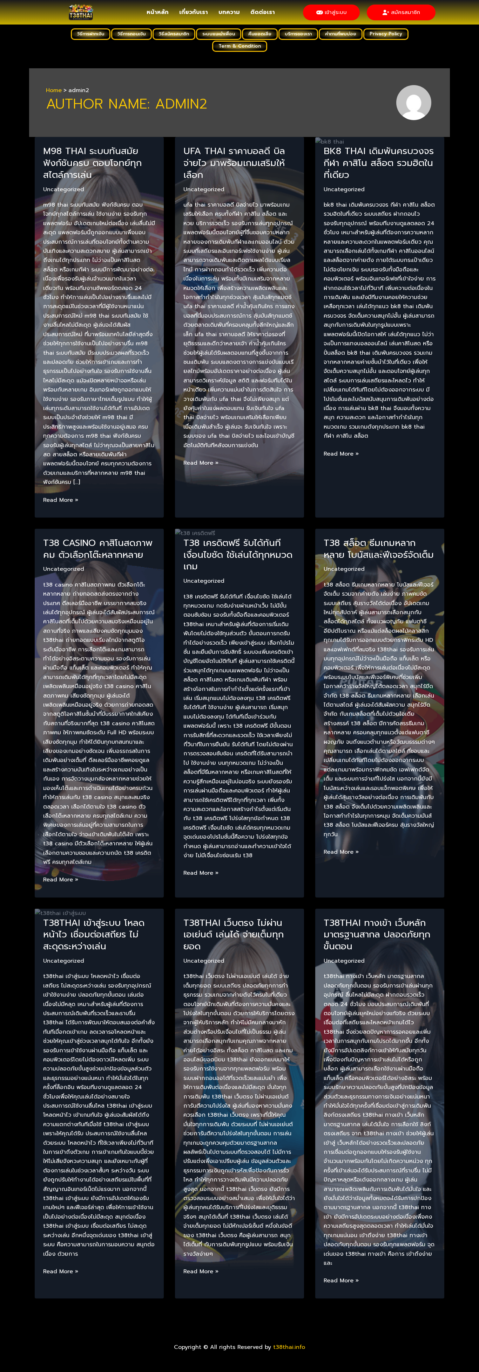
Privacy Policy (386, 33)
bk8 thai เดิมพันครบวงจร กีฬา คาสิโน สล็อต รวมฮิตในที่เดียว (379, 163)
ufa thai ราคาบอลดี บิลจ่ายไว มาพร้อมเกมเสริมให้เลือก (234, 163)
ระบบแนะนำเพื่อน (218, 33)
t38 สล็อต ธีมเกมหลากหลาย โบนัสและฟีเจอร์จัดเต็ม (379, 549)
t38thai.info (289, 1347)
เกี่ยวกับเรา (193, 12)
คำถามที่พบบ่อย (340, 33)
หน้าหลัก (158, 12)
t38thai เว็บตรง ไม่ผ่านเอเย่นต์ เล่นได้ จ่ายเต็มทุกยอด (233, 935)
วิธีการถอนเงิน (131, 33)
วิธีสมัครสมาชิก (174, 33)
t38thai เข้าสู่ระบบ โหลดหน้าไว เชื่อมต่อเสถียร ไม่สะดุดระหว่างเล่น (93, 935)
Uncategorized (63, 189)
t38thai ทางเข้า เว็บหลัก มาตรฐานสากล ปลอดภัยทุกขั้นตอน (377, 935)
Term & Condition (239, 46)
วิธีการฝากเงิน (90, 33)
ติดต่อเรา (262, 12)
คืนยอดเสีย (259, 33)
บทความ (229, 12)
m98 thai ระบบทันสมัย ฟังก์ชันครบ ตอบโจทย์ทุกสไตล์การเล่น (92, 163)
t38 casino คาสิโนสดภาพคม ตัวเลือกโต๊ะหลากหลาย (98, 549)
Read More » (60, 500)
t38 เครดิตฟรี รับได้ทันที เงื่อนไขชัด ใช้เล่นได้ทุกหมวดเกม (237, 555)
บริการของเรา (298, 33)
